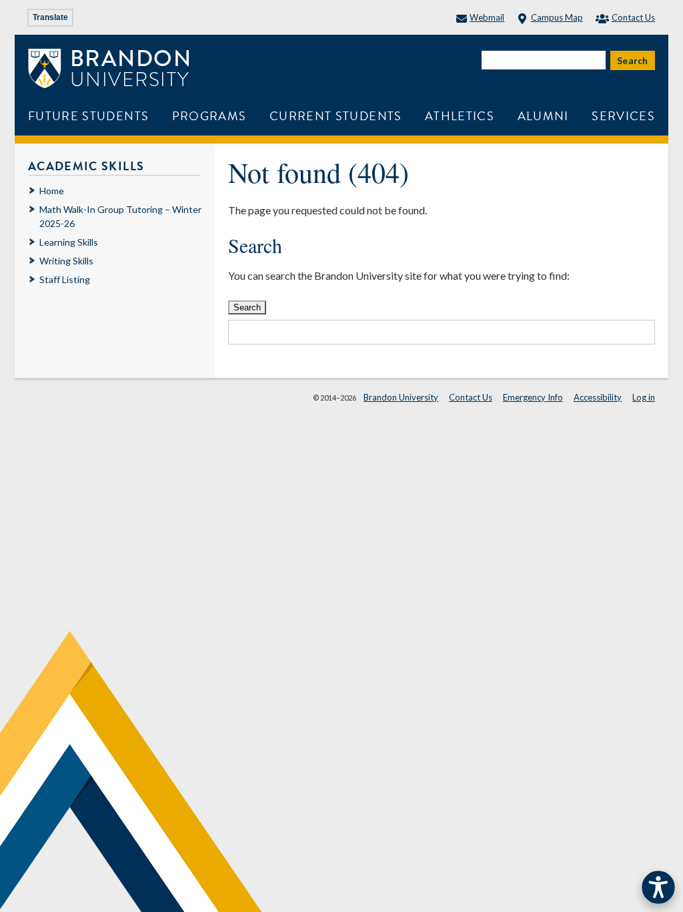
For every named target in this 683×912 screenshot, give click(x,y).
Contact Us (633, 17)
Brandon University (401, 397)
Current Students (335, 116)
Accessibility (598, 397)
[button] (658, 887)
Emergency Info (533, 397)
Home (51, 190)
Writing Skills (66, 260)
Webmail (487, 17)
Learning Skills (68, 242)
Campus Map (556, 17)
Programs (209, 116)
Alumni (543, 116)
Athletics (459, 116)
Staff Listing (64, 279)
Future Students (88, 116)
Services (623, 116)
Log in (643, 397)
